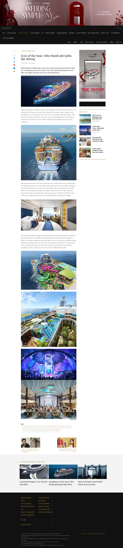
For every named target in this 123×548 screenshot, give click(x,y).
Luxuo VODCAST (35, 33)
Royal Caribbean (66, 427)
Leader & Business (62, 33)
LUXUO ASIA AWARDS (8, 38)
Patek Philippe (89, 42)
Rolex (69, 42)
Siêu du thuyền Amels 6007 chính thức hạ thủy (90, 483)
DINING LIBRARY (50, 33)
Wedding (72, 33)
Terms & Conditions (92, 533)
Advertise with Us (26, 524)
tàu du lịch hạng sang (52, 430)
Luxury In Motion (23, 33)
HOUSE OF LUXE (105, 33)
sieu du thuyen (28, 430)
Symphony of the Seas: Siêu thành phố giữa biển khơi (61, 483)
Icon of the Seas (37, 427)
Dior (81, 42)
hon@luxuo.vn (40, 543)
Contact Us (83, 533)
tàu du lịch (39, 430)
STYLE (4, 33)
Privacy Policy (102, 533)
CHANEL (75, 42)
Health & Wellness (93, 33)
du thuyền (26, 427)
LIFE (43, 33)
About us (119, 42)
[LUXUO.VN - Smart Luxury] (6, 28)
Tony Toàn (61, 545)
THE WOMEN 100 (115, 33)
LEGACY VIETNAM (81, 33)
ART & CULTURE (11, 33)
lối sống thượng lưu (52, 427)
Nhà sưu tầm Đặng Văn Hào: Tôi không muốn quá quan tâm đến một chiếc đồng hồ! (30, 450)
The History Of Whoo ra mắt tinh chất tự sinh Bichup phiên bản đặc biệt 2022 (67, 450)
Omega (112, 42)
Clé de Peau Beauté (102, 42)
